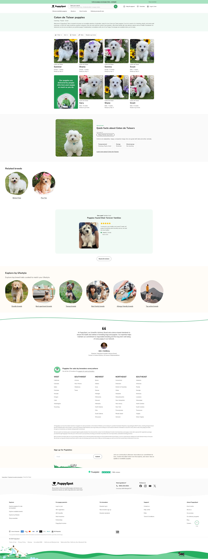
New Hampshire (120, 400)
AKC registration (60, 509)
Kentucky (138, 394)
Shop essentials (13, 518)
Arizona (77, 380)
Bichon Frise (17, 198)
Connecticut (119, 380)
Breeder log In (103, 506)
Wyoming (56, 407)
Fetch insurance (60, 516)
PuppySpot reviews (61, 523)
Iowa (96, 387)
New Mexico (78, 384)
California (56, 380)
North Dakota (99, 407)
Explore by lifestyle (14, 515)
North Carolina (140, 404)
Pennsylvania (119, 410)
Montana (56, 390)
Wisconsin (98, 417)
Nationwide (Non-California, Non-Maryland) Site (73, 542)
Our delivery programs (193, 516)
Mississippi (139, 400)
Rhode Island (119, 413)
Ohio (96, 410)
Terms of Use (12, 542)
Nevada (56, 394)
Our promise (190, 513)
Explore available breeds (16, 511)
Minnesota (98, 397)
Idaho (55, 387)
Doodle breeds (17, 306)
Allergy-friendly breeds (125, 306)
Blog (188, 520)
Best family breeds (97, 306)
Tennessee (139, 410)
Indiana (97, 384)
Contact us (147, 506)
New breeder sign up (105, 509)
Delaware (118, 384)
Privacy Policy (22, 542)
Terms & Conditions (149, 516)
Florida (138, 387)
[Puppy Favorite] (76, 41)
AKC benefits (59, 513)
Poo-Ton (44, 198)
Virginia (138, 413)
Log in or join (59, 506)
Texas (76, 390)
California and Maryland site (51, 542)
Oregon (56, 397)
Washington (57, 404)
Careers (189, 523)
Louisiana (138, 397)
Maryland (118, 394)
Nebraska (98, 404)
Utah (55, 400)
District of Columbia (121, 387)
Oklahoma (77, 387)
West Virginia (140, 417)
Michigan (97, 394)
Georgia (138, 390)
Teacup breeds (71, 306)
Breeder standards (105, 513)
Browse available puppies (60, 11)
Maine (117, 390)
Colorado (56, 384)
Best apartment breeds (44, 306)
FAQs (145, 513)
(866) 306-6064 (124, 486)
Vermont (118, 417)
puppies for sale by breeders (86, 371)
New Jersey (119, 404)
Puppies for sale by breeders (15, 477)
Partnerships (59, 520)
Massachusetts (120, 397)
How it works (83, 11)
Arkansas (138, 384)
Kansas (97, 390)
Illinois (97, 380)
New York (118, 407)
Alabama (138, 380)
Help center (147, 509)
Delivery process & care (97, 11)
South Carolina (140, 407)
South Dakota (99, 413)
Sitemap (30, 542)
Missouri (97, 400)
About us (73, 11)
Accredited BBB (38, 542)
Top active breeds (152, 306)
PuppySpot (4, 477)
